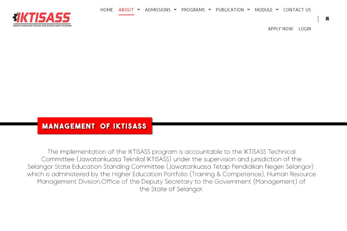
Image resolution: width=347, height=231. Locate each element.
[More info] (327, 18)
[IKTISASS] (42, 19)
